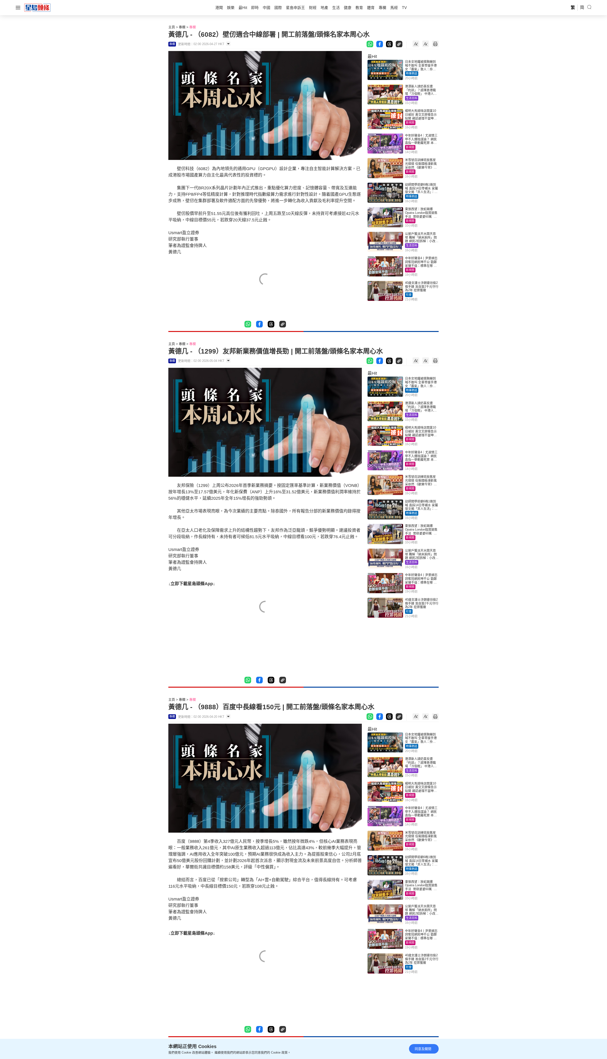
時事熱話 (411, 73)
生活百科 (411, 98)
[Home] (37, 7)
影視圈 (410, 122)
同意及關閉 (423, 1049)
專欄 (182, 27)
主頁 (171, 27)
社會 (409, 294)
